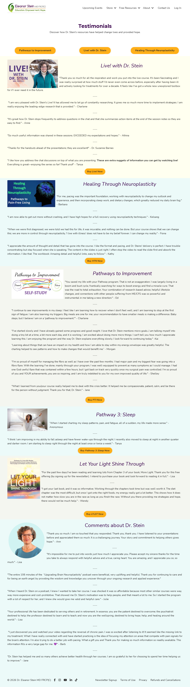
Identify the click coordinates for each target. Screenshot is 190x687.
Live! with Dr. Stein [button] (95, 50)
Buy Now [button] (95, 171)
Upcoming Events (92, 8)
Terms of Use (127, 680)
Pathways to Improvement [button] (35, 50)
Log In (177, 8)
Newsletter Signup (106, 680)
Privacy (143, 680)
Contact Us (164, 8)
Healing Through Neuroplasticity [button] (154, 50)
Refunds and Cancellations (165, 680)
